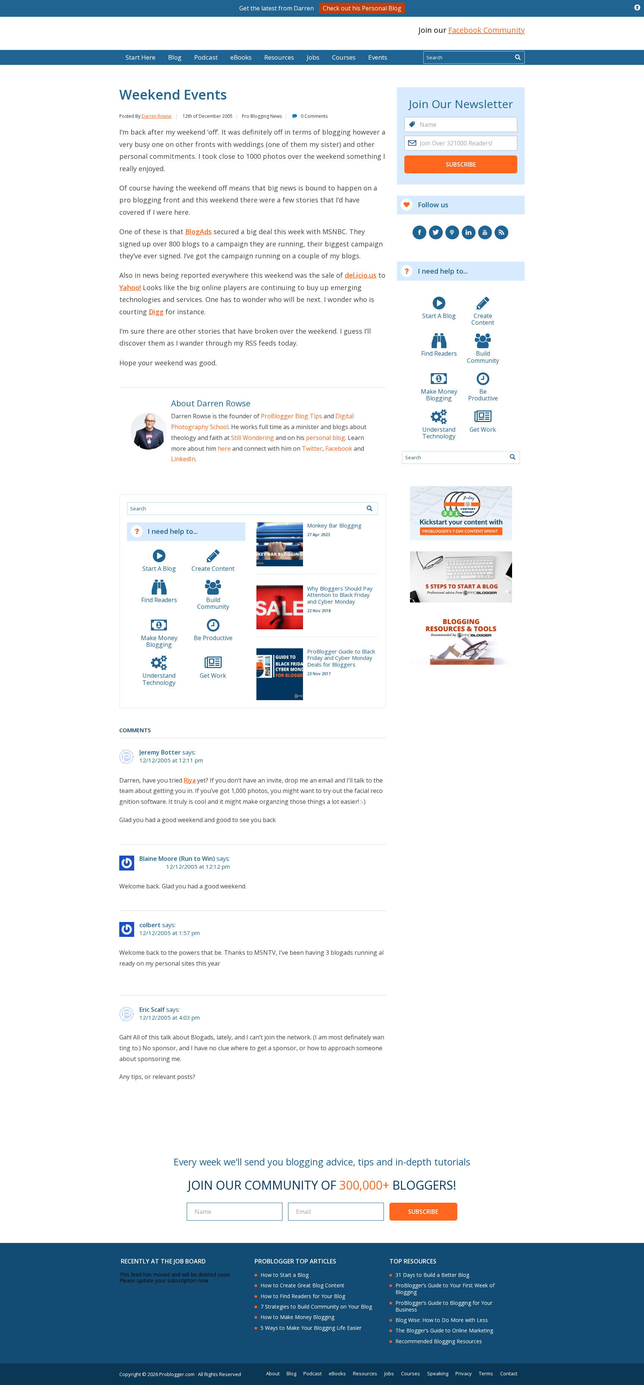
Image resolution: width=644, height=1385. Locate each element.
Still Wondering (252, 438)
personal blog (325, 438)
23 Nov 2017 (319, 673)
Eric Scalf (152, 1009)
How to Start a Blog (285, 1275)
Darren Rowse (156, 116)
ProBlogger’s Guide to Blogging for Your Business (443, 1306)
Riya (190, 780)
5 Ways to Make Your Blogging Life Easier (311, 1328)
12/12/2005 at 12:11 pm (171, 760)
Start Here (140, 57)
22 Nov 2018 (319, 610)
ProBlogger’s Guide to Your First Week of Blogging (445, 1289)
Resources (279, 57)
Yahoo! (130, 287)
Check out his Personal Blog (362, 8)
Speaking (437, 1373)
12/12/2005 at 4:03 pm (169, 1017)
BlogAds (198, 231)
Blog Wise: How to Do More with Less (441, 1320)
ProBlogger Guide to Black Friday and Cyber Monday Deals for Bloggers (341, 658)
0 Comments (314, 116)
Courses (344, 57)
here (224, 448)
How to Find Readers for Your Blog (303, 1296)
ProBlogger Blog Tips (291, 416)
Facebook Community (486, 30)
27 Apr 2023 (318, 534)
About (273, 1373)
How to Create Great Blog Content (302, 1285)
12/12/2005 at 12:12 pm (198, 866)
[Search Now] (517, 57)
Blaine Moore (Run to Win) (177, 858)
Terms (486, 1373)
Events (377, 57)
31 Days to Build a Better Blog (432, 1275)
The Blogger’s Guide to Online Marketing (444, 1330)
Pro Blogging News (262, 116)
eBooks (241, 57)
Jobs (313, 57)
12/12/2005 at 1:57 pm (169, 933)
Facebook (338, 448)
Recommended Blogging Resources (438, 1341)
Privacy (463, 1373)
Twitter (312, 448)
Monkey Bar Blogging (334, 525)
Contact (508, 1373)
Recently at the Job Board (163, 1261)
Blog (17, 45)
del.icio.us (360, 275)
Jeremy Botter (160, 752)
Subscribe (461, 164)
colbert (150, 925)
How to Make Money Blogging (297, 1317)
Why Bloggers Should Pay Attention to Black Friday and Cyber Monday (340, 595)
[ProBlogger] (172, 30)
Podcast (206, 57)
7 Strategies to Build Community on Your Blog (316, 1306)
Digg (156, 311)
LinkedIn (183, 459)
